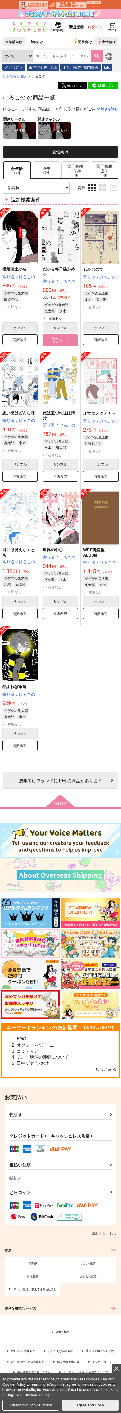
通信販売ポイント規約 (100, 1351)
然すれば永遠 (14, 686)
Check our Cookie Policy (31, 1404)
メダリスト (14, 67)
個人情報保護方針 (68, 1362)
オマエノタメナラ (99, 413)
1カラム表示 (114, 192)
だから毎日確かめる (59, 271)
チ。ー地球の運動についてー (45, 1057)
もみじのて (93, 269)
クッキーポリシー (103, 1362)
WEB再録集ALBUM (94, 552)
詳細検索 (108, 55)
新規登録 (76, 26)
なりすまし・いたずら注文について (85, 1372)
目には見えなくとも (18, 552)
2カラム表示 (103, 192)
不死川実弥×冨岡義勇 (80, 67)
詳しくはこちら (104, 1233)
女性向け (109, 41)
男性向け (85, 41)
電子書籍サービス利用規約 (27, 1362)
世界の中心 (53, 549)
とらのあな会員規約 (60, 1351)
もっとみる (106, 1069)
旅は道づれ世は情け (59, 415)
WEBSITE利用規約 (23, 1351)
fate (107, 67)
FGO (21, 1038)
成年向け (36, 41)
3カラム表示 (93, 192)
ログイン (95, 26)
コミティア (27, 1051)
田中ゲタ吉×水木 (43, 67)
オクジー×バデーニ (35, 1045)
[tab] (46, 170)
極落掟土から (14, 269)
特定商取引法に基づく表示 (34, 1372)
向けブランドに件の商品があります (60, 780)
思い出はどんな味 (18, 412)
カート (64, 339)
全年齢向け (13, 41)
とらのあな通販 (14, 75)
